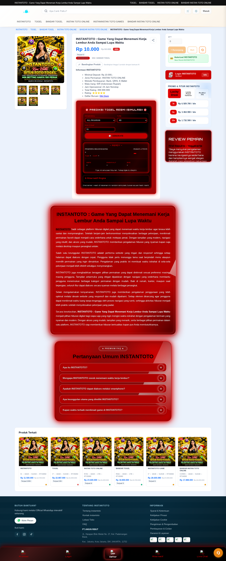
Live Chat (202, 556)
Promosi (23, 556)
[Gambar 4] (56, 90)
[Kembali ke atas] (219, 545)
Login (68, 556)
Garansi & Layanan (159, 533)
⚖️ (196, 11)
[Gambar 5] (22, 101)
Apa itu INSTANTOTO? (75, 367)
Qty (170, 37)
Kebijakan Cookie (158, 520)
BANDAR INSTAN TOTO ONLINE (196, 3)
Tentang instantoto (92, 511)
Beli (192, 50)
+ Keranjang (177, 50)
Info (205, 75)
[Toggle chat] (218, 552)
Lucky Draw (174, 93)
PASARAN (90, 116)
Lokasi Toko (88, 520)
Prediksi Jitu (202, 93)
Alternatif (157, 556)
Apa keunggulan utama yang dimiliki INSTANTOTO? (91, 399)
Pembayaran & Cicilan (161, 529)
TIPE (119, 116)
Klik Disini (104, 96)
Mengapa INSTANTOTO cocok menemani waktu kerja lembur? (96, 378)
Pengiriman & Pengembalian (164, 524)
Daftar (113, 557)
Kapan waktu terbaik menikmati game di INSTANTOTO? (92, 410)
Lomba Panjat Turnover (188, 93)
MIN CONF (89, 125)
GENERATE (116, 136)
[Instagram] (24, 534)
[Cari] (46, 10)
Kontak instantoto (91, 515)
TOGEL (133, 3)
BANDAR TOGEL (147, 3)
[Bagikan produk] (153, 40)
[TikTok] (31, 534)
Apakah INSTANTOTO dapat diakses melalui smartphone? (94, 388)
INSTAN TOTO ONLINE (168, 3)
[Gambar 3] (45, 90)
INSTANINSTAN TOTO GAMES (108, 21)
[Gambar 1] (22, 90)
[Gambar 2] (33, 90)
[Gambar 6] (33, 101)
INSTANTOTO (24, 21)
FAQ (85, 524)
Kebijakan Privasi (158, 515)
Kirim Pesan (27, 520)
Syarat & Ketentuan (159, 511)
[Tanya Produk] (202, 50)
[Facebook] (17, 534)
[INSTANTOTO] (26, 11)
